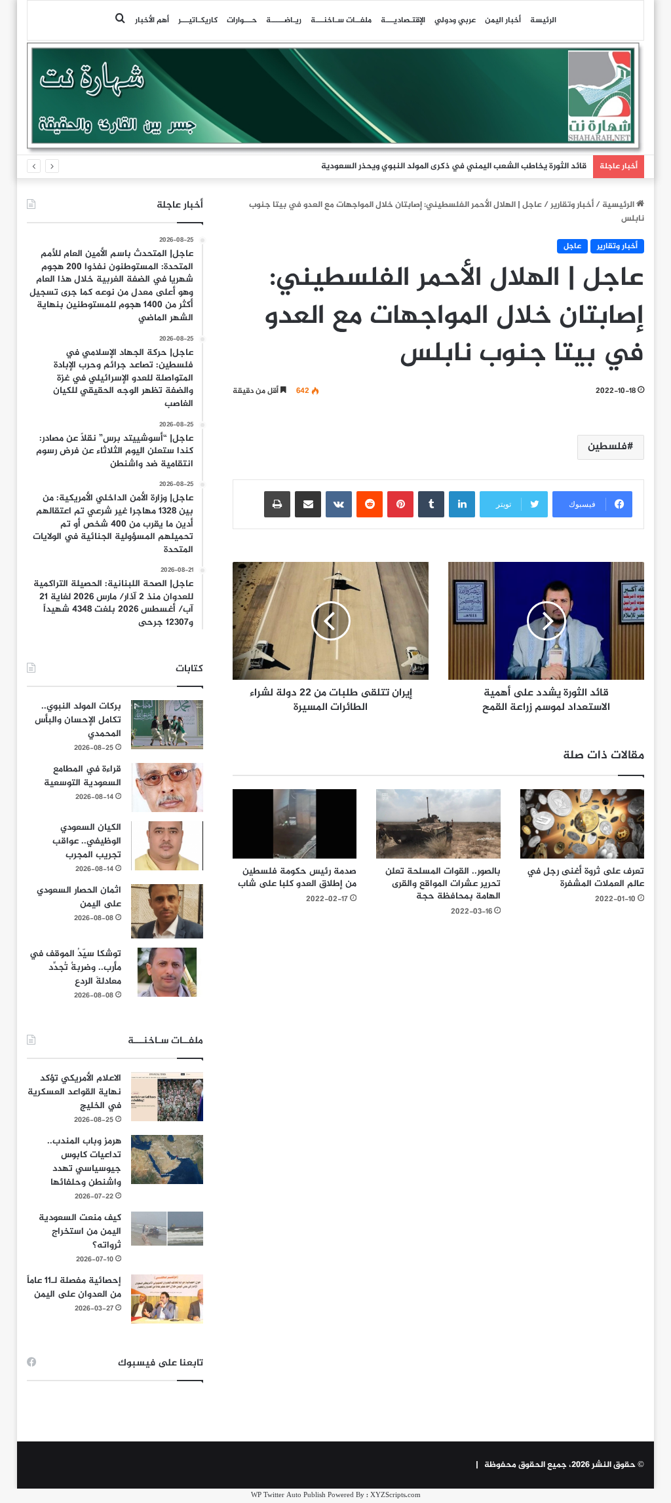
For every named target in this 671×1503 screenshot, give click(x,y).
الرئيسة (543, 20)
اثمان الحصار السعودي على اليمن (79, 897)
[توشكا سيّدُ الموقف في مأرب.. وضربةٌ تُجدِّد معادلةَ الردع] (167, 972)
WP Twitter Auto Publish (288, 1495)
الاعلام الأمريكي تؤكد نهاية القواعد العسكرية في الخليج (74, 1092)
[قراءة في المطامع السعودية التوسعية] (167, 787)
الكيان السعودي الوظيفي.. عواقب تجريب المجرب (86, 841)
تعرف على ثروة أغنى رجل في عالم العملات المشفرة (585, 877)
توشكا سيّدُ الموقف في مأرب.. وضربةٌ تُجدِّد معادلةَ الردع (75, 967)
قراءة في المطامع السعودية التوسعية (82, 776)
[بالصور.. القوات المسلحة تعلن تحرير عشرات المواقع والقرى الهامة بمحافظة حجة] (438, 824)
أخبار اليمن (503, 20)
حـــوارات (242, 20)
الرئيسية (619, 205)
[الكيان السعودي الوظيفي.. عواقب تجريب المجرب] (167, 845)
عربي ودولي (455, 20)
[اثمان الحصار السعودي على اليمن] (167, 911)
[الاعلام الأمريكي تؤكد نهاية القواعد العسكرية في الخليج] (167, 1096)
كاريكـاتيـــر (198, 20)
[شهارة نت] (336, 98)
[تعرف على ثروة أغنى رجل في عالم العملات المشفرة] (582, 824)
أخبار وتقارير (572, 205)
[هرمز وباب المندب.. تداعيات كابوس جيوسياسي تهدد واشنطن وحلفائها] (167, 1159)
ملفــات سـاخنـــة (341, 20)
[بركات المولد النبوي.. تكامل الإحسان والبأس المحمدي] (167, 724)
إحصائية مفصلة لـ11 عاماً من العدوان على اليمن (74, 1287)
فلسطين (607, 447)
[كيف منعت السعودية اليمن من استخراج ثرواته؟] (167, 1228)
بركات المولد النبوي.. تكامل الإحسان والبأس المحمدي (78, 720)
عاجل (572, 246)
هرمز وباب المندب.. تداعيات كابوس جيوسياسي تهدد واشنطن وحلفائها (84, 1162)
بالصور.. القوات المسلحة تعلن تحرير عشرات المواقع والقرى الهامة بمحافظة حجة (443, 884)
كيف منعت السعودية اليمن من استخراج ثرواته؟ (80, 1231)
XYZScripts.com (395, 1495)
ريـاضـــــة (283, 20)
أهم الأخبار (152, 20)
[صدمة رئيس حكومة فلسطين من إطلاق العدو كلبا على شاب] (295, 824)
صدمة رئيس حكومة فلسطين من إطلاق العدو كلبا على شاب (297, 877)
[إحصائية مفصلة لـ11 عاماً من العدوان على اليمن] (167, 1299)
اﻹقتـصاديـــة (403, 20)
